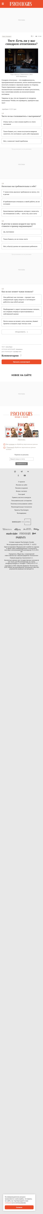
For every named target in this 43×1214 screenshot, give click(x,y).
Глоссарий (21, 494)
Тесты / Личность (6, 36)
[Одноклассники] (18, 475)
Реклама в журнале (21, 488)
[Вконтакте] (28, 471)
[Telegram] (21, 471)
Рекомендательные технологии (21, 507)
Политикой (10, 447)
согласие (11, 444)
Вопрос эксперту (21, 491)
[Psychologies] (21, 4)
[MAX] (15, 471)
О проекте (21, 482)
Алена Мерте (9, 347)
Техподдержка (21, 513)
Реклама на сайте (21, 485)
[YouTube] (25, 475)
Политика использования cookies (21, 504)
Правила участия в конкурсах (21, 497)
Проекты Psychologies (21, 510)
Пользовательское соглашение (21, 501)
